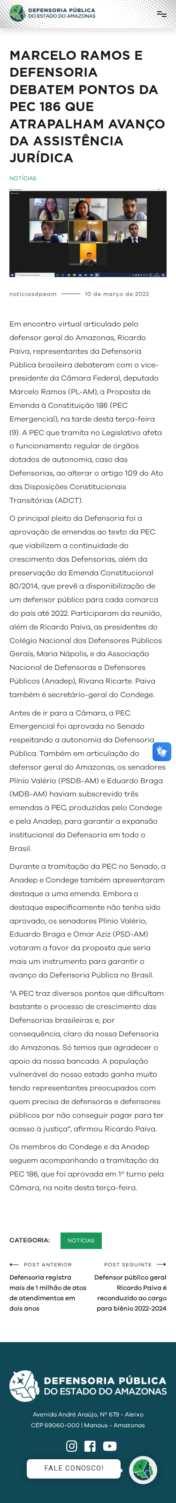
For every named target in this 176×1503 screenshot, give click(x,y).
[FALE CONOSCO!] (143, 1470)
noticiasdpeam (33, 294)
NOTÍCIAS (23, 178)
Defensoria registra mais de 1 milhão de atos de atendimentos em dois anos (47, 1287)
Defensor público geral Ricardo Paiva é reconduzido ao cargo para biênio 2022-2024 (130, 1287)
